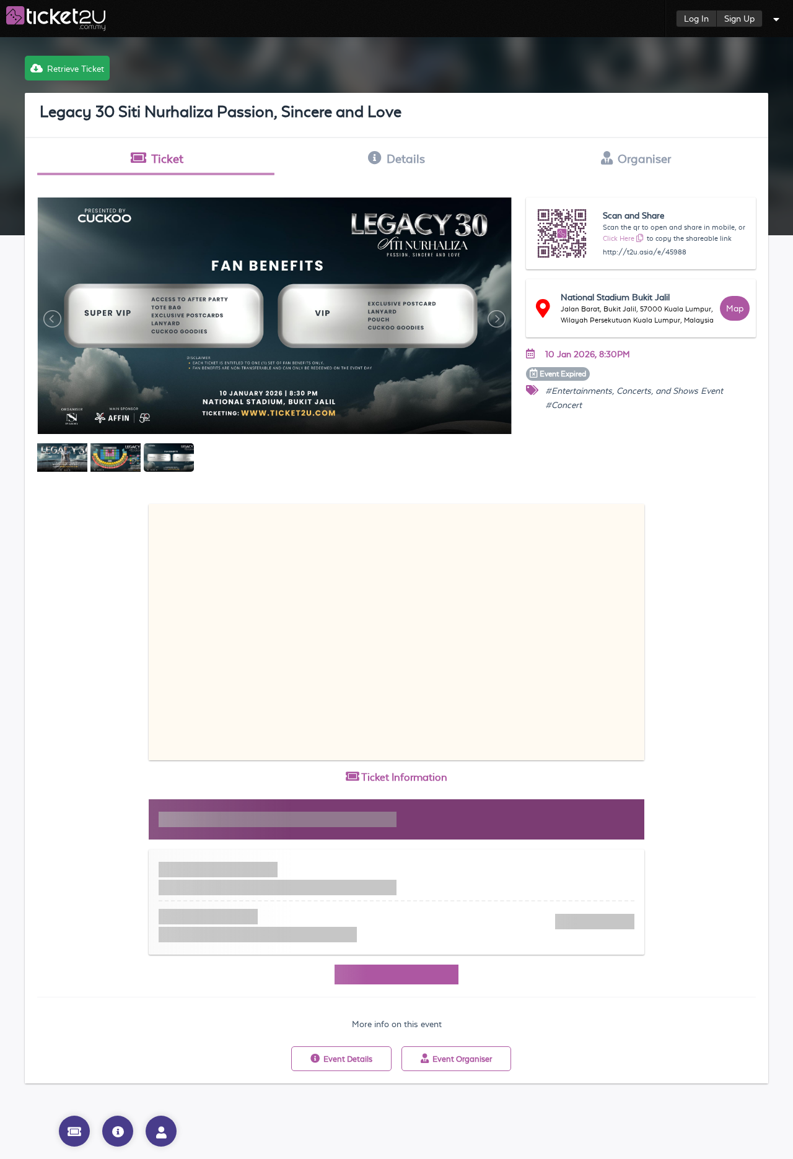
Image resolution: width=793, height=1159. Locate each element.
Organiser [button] (644, 158)
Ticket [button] (167, 158)
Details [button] (406, 158)
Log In (696, 19)
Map (734, 308)
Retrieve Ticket (75, 69)
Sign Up (739, 19)
